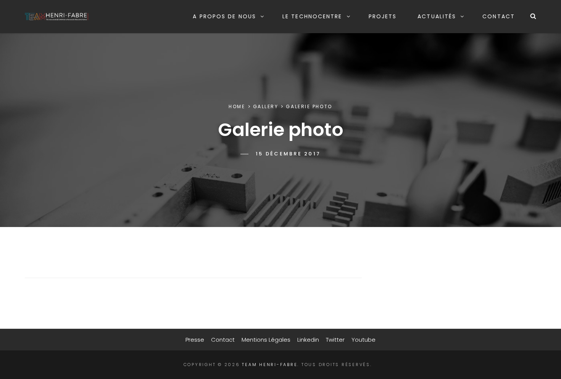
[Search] (533, 16)
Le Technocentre (312, 16)
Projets (383, 16)
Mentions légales (266, 340)
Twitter (335, 340)
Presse (194, 340)
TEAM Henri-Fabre (269, 364)
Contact (498, 16)
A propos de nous (224, 16)
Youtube (363, 340)
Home (237, 106)
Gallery (266, 106)
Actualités (437, 16)
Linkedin (308, 340)
